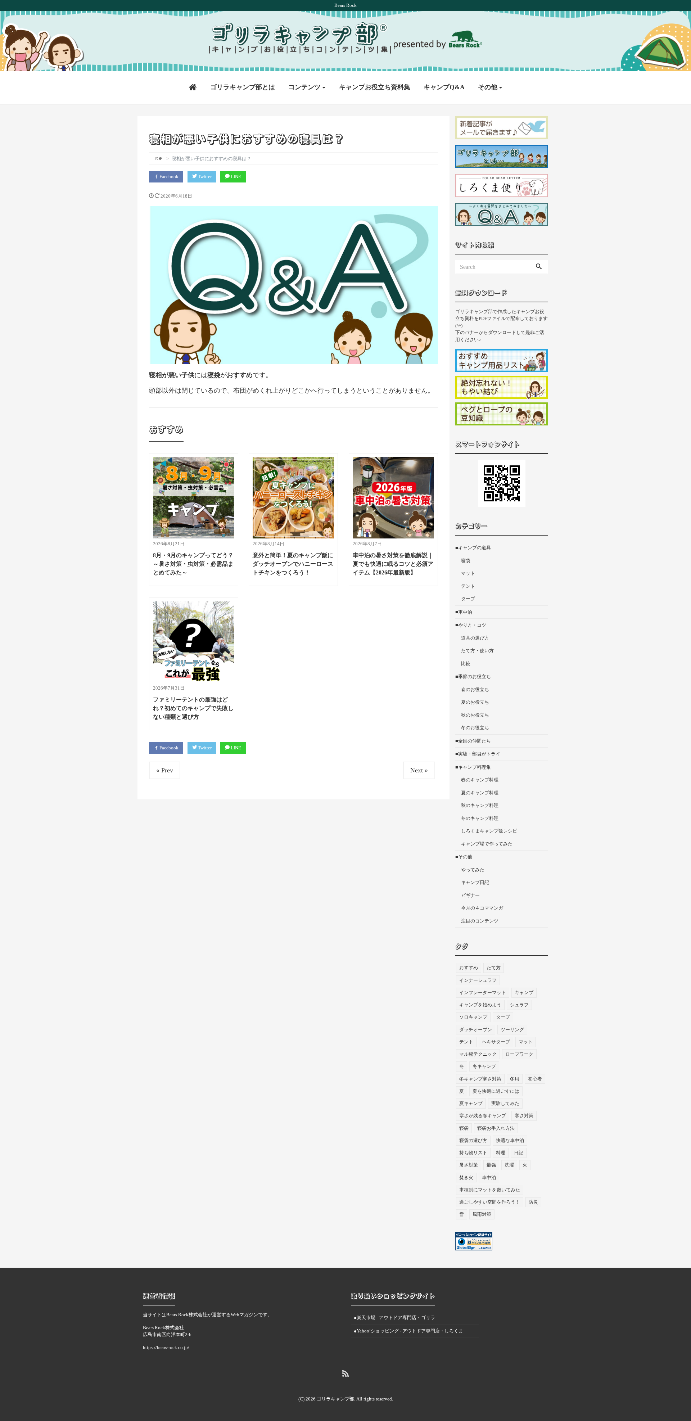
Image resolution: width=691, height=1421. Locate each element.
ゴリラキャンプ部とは (242, 87)
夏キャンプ (471, 1103)
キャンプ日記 (475, 882)
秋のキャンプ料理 (479, 805)
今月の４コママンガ (482, 908)
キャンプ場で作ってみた (486, 844)
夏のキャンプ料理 (479, 792)
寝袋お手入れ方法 (496, 1128)
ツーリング (512, 1029)
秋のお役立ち (475, 715)
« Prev (164, 770)
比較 (465, 663)
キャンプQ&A (444, 87)
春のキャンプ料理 (479, 779)
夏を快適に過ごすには (496, 1091)
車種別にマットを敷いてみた (489, 1189)
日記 (518, 1152)
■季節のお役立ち (473, 676)
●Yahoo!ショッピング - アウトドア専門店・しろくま (408, 1331)
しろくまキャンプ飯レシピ (489, 831)
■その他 (463, 857)
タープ (468, 598)
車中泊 (489, 1177)
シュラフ (519, 1004)
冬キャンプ (484, 1066)
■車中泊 (463, 612)
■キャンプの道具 (473, 547)
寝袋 (213, 375)
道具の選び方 (475, 638)
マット (468, 573)
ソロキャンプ (473, 1017)
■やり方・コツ (470, 625)
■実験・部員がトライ (477, 754)
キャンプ (524, 992)
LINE (235, 176)
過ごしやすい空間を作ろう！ (489, 1202)
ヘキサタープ (496, 1042)
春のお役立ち (475, 689)
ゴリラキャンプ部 (335, 1399)
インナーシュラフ (478, 980)
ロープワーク (519, 1054)
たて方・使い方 (477, 650)
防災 (533, 1202)
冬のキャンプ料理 (479, 818)
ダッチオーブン (475, 1029)
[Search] (538, 267)
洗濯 (509, 1165)
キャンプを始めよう (480, 1004)
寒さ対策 (524, 1115)
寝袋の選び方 (473, 1140)
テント (468, 586)
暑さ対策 (468, 1165)
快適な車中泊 (510, 1140)
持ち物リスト (473, 1152)
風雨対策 (482, 1214)
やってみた (472, 869)
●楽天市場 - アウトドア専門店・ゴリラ (394, 1317)
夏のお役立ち (475, 702)
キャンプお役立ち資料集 (374, 87)
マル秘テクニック (478, 1054)
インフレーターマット (482, 992)
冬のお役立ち (475, 727)
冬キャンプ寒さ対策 (480, 1079)
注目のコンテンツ (479, 921)
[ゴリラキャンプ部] (345, 38)
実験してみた (505, 1103)
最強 (491, 1165)
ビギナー (470, 895)
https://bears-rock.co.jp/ (166, 1347)
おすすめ (468, 967)
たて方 (494, 967)
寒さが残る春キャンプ (482, 1115)
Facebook (168, 176)
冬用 (514, 1079)
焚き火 (466, 1177)
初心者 (535, 1079)
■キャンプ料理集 (473, 767)
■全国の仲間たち (473, 741)
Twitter (204, 176)
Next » (419, 770)
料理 (500, 1152)
